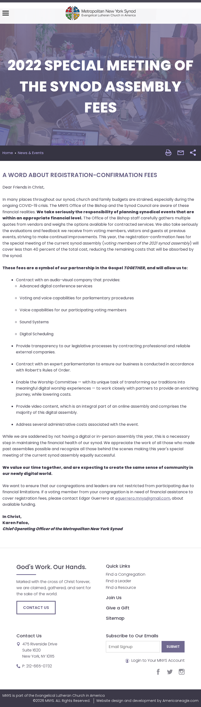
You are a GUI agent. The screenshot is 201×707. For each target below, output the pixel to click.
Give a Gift (117, 608)
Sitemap (115, 618)
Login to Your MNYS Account (157, 660)
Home (7, 152)
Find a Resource (121, 587)
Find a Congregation (125, 574)
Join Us (114, 598)
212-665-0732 (39, 666)
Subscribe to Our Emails (132, 636)
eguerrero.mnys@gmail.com (142, 498)
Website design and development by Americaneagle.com (147, 700)
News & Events (31, 152)
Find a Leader (118, 581)
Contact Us (36, 607)
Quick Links (118, 566)
